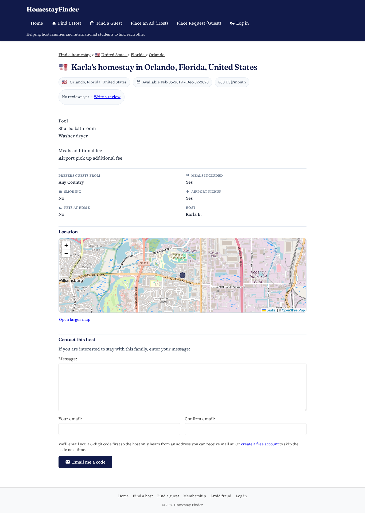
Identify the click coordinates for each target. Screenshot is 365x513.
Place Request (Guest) (199, 23)
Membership (194, 496)
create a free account (260, 444)
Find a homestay (75, 54)
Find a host (143, 496)
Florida (138, 54)
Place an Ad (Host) (149, 23)
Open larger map (74, 319)
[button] (66, 245)
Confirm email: (200, 419)
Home (37, 23)
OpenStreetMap (293, 310)
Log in (242, 23)
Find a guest (168, 496)
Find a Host (69, 23)
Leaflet (271, 310)
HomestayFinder (52, 9)
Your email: (70, 419)
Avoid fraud (220, 496)
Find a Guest (109, 23)
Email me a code (89, 462)
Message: (68, 359)
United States (111, 54)
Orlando (157, 54)
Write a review (107, 96)
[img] (182, 275)
